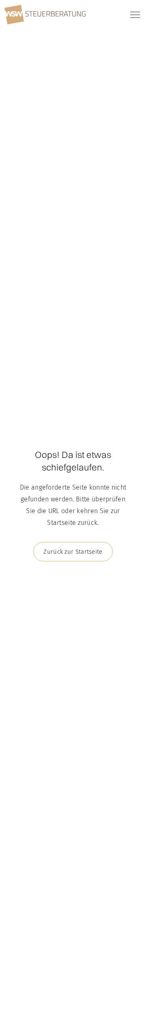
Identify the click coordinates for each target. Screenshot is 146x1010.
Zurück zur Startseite (72, 551)
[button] (133, 14)
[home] (45, 14)
